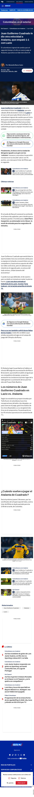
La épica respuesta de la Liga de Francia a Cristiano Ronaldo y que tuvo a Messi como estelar (21, 594)
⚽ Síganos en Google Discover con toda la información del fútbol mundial (18, 143)
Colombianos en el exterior (17, 28)
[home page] (2, 1)
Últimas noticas (10, 1)
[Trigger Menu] (2, 5)
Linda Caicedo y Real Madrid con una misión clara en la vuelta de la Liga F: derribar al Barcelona (22, 204)
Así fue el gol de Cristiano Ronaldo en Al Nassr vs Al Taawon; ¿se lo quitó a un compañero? (18, 679)
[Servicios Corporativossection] (31, 769)
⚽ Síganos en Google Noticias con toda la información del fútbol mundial (18, 323)
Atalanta (26, 608)
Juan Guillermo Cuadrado (11, 608)
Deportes (13, 778)
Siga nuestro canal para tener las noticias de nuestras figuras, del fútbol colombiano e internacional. (19, 135)
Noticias (23, 778)
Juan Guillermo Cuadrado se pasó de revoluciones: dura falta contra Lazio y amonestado (22, 172)
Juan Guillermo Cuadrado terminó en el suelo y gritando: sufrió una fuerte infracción (22, 582)
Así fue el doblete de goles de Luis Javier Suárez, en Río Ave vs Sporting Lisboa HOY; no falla (18, 656)
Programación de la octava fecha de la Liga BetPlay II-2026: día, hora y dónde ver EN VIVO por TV (18, 700)
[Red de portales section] (31, 765)
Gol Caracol (19, 1)
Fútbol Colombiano (10, 695)
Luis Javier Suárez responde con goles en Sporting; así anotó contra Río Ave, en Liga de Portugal (18, 667)
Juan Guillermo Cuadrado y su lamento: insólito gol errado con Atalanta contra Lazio (22, 571)
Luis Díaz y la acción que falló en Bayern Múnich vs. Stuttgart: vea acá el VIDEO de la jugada (17, 689)
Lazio (5, 612)
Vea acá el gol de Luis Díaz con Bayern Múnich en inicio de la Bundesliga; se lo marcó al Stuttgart (22, 192)
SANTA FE (12, 10)
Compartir (29, 70)
